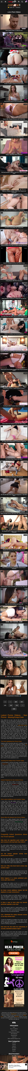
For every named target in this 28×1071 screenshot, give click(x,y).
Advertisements (14, 1035)
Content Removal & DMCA (14, 1032)
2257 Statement (14, 1033)
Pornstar (14, 1044)
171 (5, 705)
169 (16, 701)
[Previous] (10, 701)
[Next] (22, 705)
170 (21, 701)
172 (11, 705)
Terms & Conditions (14, 1028)
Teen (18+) (14, 1047)
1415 (14, 708)
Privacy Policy (14, 1030)
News (14, 1027)
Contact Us (14, 1036)
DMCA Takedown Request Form (14, 1038)
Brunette (14, 1049)
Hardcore (14, 1046)
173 (17, 705)
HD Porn (14, 1042)
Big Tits (14, 1051)
